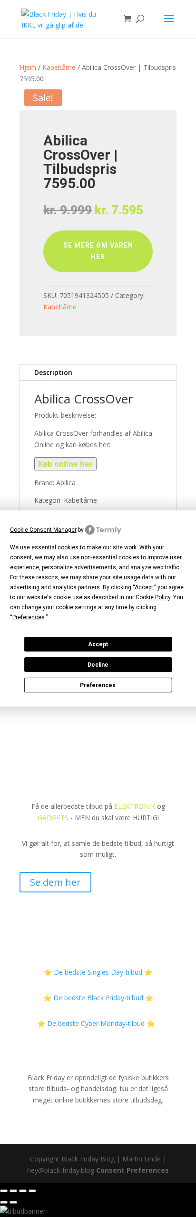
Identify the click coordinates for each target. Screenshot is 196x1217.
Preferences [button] (28, 617)
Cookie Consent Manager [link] (43, 530)
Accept (98, 644)
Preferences (98, 685)
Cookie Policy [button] (153, 597)
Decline (98, 664)
